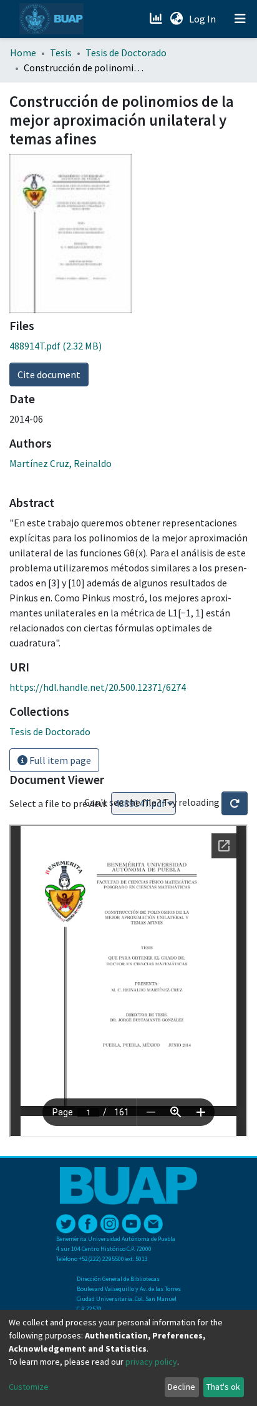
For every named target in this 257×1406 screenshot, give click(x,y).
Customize (29, 1386)
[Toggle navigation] (240, 19)
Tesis (61, 52)
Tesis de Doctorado (126, 52)
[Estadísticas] (157, 18)
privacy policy (151, 1361)
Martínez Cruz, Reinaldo (60, 463)
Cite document (48, 374)
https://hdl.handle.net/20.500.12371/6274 (97, 687)
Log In (203, 19)
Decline (181, 1386)
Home (23, 52)
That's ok (223, 1386)
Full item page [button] (59, 760)
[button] (176, 18)
